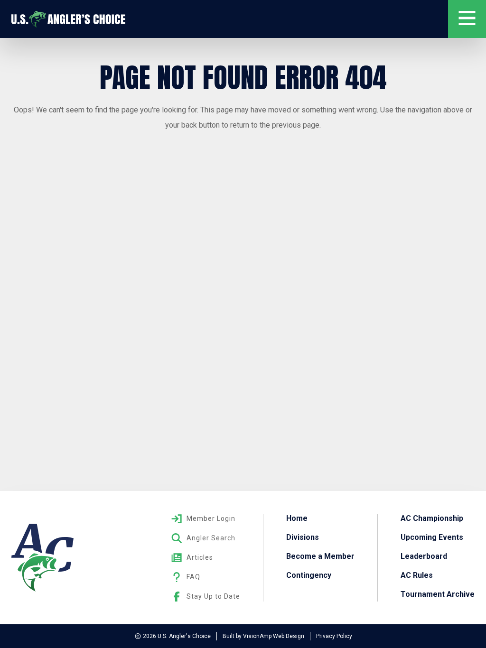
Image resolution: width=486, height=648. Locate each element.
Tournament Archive (438, 594)
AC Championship (432, 518)
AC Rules (417, 575)
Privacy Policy (334, 636)
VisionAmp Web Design (273, 636)
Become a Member (320, 556)
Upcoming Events (432, 537)
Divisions (302, 537)
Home (297, 518)
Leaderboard (424, 556)
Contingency (308, 575)
